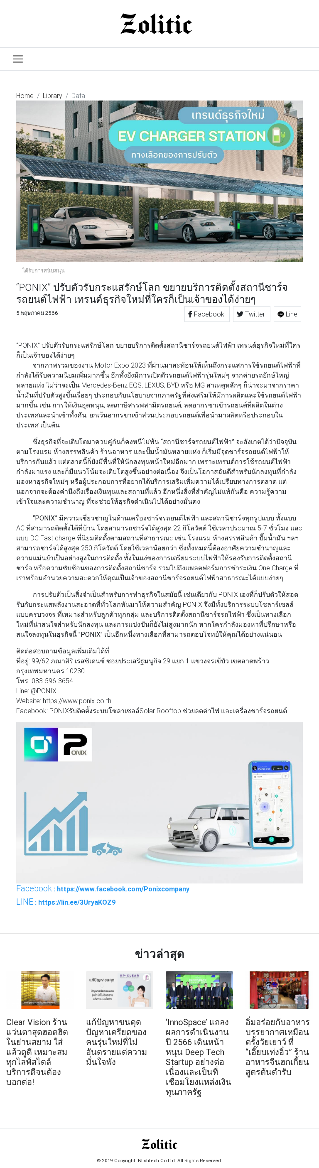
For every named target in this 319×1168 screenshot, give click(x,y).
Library (52, 95)
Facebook (209, 314)
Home (25, 95)
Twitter (255, 314)
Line (290, 314)
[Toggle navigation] (18, 59)
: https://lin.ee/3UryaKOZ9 (66, 902)
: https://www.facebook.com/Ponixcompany (102, 888)
